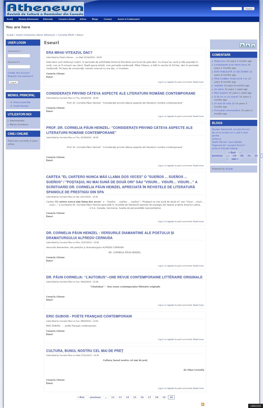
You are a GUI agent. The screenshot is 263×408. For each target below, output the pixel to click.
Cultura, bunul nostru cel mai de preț (84, 350)
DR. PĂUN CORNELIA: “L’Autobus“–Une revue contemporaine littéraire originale (124, 277)
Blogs (95, 19)
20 (241, 155)
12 (112, 397)
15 (134, 397)
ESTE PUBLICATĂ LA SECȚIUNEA (231, 72)
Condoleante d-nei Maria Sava (230, 65)
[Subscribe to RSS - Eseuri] (125, 405)
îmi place (219, 89)
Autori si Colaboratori (129, 19)
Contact (108, 19)
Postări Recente (20, 105)
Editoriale (48, 19)
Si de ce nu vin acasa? (226, 97)
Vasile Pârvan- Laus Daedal (227, 142)
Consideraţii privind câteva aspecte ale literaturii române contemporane (120, 93)
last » (235, 159)
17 (149, 397)
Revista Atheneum (26, 20)
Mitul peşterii (221, 93)
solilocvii (216, 139)
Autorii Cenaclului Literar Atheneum (35, 35)
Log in (161, 82)
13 (120, 397)
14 (127, 397)
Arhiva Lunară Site (21, 102)
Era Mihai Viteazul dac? (69, 52)
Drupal (229, 169)
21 (249, 155)
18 (156, 397)
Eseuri (49, 77)
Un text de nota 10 (224, 103)
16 (142, 397)
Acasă (10, 19)
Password (14, 62)
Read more (198, 82)
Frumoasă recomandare (227, 110)
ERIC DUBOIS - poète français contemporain (89, 316)
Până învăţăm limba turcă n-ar (230, 78)
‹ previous (95, 397)
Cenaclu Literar (65, 20)
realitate (218, 85)
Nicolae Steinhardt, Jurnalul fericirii (231, 129)
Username (14, 51)
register (170, 82)
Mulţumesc (220, 61)
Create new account (18, 73)
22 (256, 155)
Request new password (20, 76)
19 (164, 397)
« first (80, 397)
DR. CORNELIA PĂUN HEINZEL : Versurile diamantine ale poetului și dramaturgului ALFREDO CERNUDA (110, 235)
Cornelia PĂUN (66, 35)
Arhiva (83, 19)
